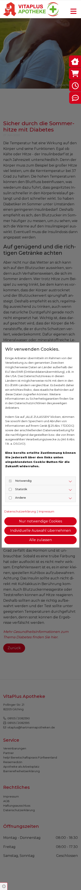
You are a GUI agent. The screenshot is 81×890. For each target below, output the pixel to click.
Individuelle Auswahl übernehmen (40, 530)
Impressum (46, 511)
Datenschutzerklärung (20, 511)
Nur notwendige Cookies (40, 521)
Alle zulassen (40, 540)
